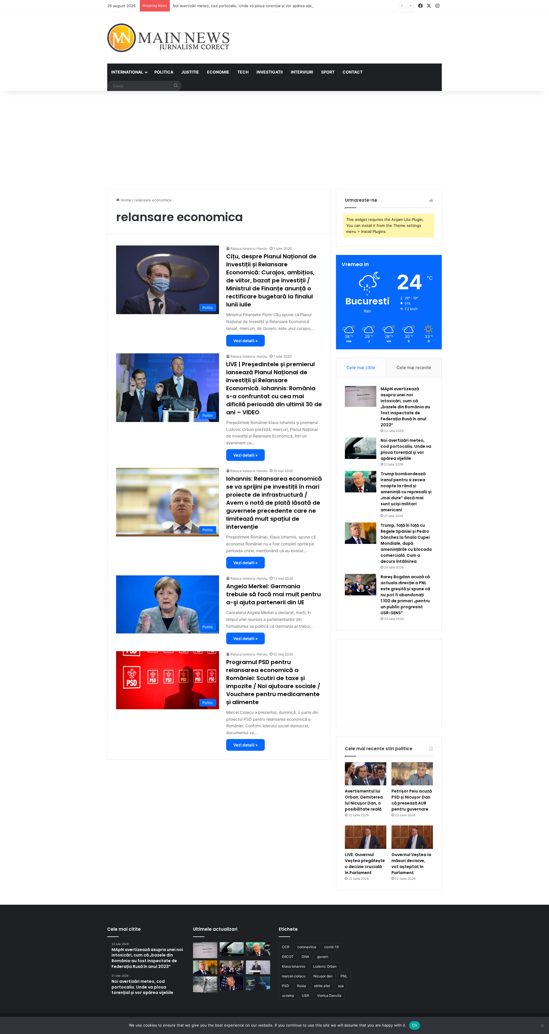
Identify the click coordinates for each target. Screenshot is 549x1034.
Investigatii (269, 72)
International (127, 72)
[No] (542, 1025)
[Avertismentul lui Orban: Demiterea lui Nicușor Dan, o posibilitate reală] (365, 774)
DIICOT (288, 956)
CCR (285, 947)
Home (125, 200)
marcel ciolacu (293, 976)
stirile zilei (322, 986)
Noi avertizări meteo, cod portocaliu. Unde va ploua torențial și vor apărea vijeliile (245, 5)
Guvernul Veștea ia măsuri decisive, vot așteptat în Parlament (411, 863)
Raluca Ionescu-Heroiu (248, 248)
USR (305, 995)
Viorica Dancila (329, 995)
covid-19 (331, 947)
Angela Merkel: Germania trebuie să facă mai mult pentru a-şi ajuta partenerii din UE (273, 594)
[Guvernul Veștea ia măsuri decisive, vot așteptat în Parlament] (412, 837)
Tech (242, 72)
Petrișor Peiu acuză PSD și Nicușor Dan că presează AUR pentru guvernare (411, 800)
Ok (414, 1025)
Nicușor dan (323, 976)
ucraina (288, 995)
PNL (344, 976)
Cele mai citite (361, 367)
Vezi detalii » (245, 340)
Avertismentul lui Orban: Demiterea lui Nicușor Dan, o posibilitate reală (364, 800)
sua (341, 986)
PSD (285, 986)
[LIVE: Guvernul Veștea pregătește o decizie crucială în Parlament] (365, 837)
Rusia (301, 986)
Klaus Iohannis (293, 966)
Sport (328, 72)
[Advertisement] (274, 140)
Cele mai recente (414, 367)
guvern (322, 956)
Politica (163, 72)
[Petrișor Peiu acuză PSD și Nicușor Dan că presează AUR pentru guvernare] (412, 774)
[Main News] (168, 37)
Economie (218, 72)
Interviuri (302, 72)
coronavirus (306, 947)
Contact (353, 72)
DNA (305, 956)
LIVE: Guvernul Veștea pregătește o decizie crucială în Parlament (365, 863)
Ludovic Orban (325, 966)
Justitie (190, 72)
